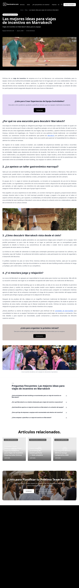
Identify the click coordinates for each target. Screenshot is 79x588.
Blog (26, 10)
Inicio (21, 10)
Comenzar (39, 110)
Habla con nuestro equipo (45, 491)
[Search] (61, 4)
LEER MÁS (7, 458)
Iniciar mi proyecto (70, 4)
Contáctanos (39, 336)
